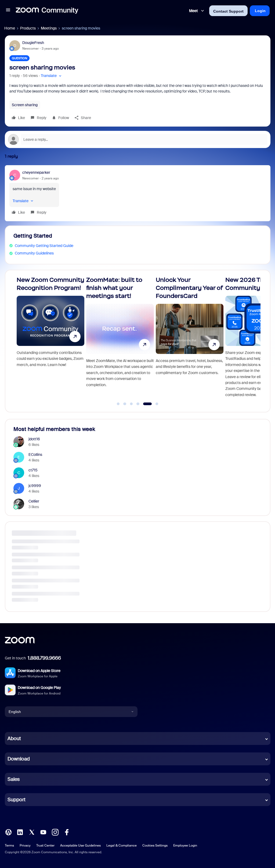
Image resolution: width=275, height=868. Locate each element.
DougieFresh (33, 42)
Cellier (33, 501)
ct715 (33, 470)
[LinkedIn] (19, 831)
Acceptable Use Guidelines (80, 845)
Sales (14, 779)
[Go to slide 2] (124, 403)
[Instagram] (55, 831)
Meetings (49, 28)
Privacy (25, 845)
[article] (137, 193)
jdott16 (34, 439)
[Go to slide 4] (138, 403)
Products (28, 28)
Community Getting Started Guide (44, 245)
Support (17, 799)
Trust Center (45, 845)
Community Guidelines (34, 253)
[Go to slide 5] (144, 403)
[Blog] (8, 831)
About (14, 738)
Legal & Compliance (121, 845)
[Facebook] (66, 831)
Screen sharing (25, 104)
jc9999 (34, 485)
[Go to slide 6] (154, 403)
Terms (9, 845)
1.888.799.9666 (44, 658)
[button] (8, 11)
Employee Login (185, 845)
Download (19, 759)
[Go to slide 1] (118, 403)
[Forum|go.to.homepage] (47, 11)
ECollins (35, 454)
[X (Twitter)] (31, 831)
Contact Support (228, 11)
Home (9, 28)
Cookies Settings (155, 845)
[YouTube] (43, 831)
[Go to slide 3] (131, 403)
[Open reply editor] (137, 139)
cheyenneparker (36, 172)
